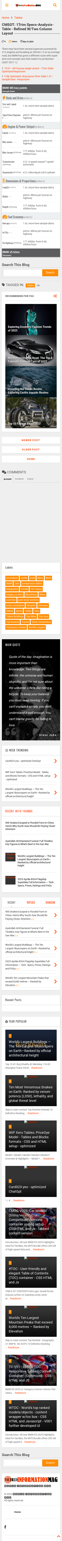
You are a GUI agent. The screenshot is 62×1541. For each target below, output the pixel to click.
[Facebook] (5, 1527)
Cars (16, 583)
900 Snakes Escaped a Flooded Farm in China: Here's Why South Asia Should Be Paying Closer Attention (30, 825)
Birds (48, 578)
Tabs (36, 611)
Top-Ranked (12, 622)
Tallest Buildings (14, 616)
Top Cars (43, 616)
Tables (18, 17)
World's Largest (37, 627)
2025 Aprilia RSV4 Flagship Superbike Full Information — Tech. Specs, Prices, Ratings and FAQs (36, 882)
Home (5, 17)
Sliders (9, 611)
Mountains (31, 594)
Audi (32, 578)
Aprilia (24, 578)
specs (19, 611)
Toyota (25, 622)
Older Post (31, 449)
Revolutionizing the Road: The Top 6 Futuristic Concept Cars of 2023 (30, 359)
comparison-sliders (32, 583)
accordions (12, 578)
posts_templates (15, 605)
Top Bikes (31, 616)
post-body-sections (28, 599)
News (42, 594)
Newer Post (31, 440)
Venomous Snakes (16, 627)
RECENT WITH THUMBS (19, 811)
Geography (12, 589)
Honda (24, 589)
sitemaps (43, 605)
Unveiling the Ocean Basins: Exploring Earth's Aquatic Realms (28, 390)
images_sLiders (14, 594)
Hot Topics (36, 589)
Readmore (36, 1067)
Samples (31, 605)
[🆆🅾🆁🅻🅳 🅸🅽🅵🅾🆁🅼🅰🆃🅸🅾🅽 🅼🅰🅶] (28, 5)
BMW (9, 583)
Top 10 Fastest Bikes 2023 (24, 423)
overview (11, 599)
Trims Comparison (41, 622)
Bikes (40, 578)
